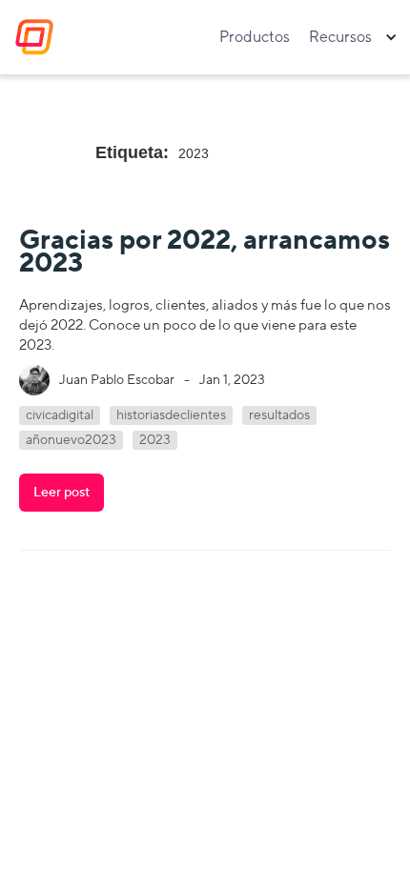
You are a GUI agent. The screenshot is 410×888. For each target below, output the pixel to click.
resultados (279, 415)
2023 (155, 440)
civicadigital (59, 415)
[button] (352, 37)
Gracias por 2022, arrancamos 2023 (204, 251)
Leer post (61, 492)
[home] (29, 37)
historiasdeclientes (171, 415)
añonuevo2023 (71, 440)
